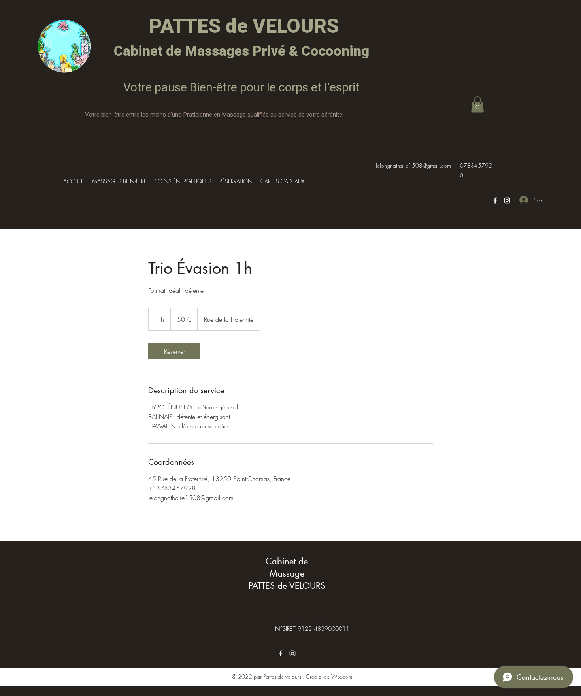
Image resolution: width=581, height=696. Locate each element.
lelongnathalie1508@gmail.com (413, 165)
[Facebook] (495, 200)
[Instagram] (507, 200)
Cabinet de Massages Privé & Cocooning (241, 51)
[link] (174, 351)
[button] (477, 104)
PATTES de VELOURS (241, 26)
